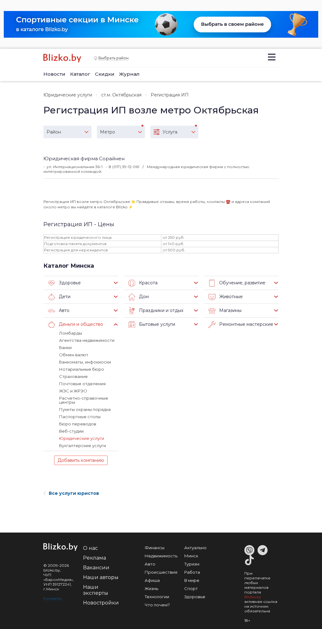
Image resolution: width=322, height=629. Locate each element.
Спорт (191, 588)
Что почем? (157, 604)
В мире (191, 580)
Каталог (80, 74)
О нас (90, 548)
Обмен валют (73, 354)
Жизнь (151, 588)
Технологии (157, 596)
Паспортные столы (80, 416)
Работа (192, 572)
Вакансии (96, 568)
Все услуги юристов (74, 493)
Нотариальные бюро (81, 369)
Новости (54, 74)
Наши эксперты (95, 590)
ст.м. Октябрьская (121, 95)
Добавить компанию (81, 460)
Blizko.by (252, 596)
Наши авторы (101, 577)
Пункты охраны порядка (85, 409)
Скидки (104, 74)
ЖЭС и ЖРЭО (73, 390)
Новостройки (101, 603)
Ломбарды (70, 333)
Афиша (152, 580)
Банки (65, 347)
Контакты (52, 598)
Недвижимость (161, 555)
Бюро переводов (77, 423)
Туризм (191, 563)
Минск (191, 555)
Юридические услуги (67, 95)
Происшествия (161, 572)
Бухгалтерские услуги (82, 445)
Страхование (73, 376)
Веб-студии (71, 431)
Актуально (195, 547)
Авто (150, 563)
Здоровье (194, 596)
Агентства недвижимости (86, 340)
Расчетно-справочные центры (83, 400)
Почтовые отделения (82, 383)
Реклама (94, 558)
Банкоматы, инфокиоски (85, 361)
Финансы (154, 547)
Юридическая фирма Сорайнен (84, 158)
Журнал (129, 74)
